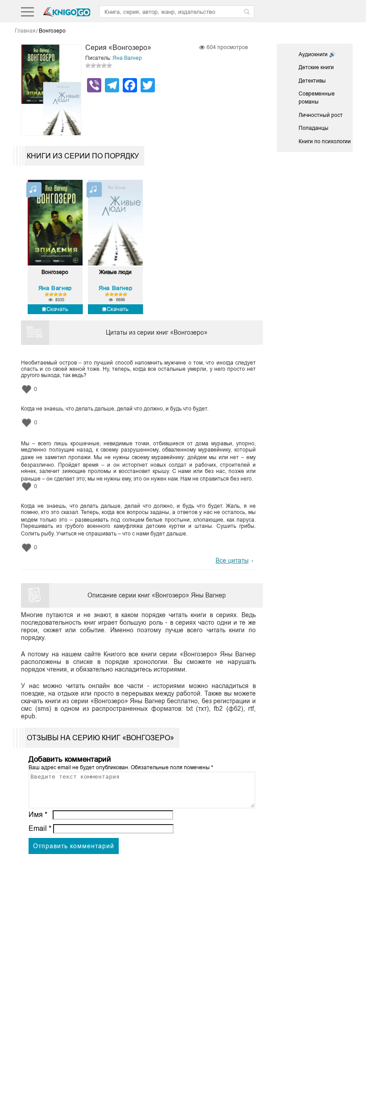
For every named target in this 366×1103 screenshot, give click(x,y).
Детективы (312, 81)
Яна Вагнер (127, 58)
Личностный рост (321, 115)
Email (40, 828)
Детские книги (316, 67)
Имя (38, 814)
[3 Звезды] (98, 65)
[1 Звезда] (88, 65)
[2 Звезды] (93, 65)
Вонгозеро (55, 272)
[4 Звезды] (104, 65)
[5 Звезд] (109, 65)
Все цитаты (232, 560)
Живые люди (115, 272)
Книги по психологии (325, 141)
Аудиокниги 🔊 (317, 54)
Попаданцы (314, 128)
